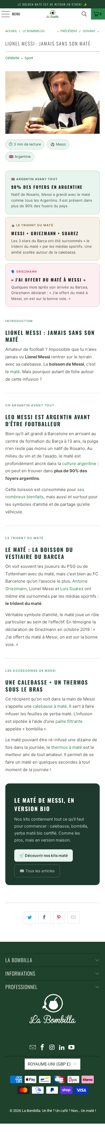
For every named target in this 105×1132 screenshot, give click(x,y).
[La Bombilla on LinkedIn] (62, 1048)
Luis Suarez (71, 588)
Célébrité (12, 58)
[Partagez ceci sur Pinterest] (59, 917)
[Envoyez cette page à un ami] (73, 917)
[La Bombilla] (52, 14)
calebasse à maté (50, 706)
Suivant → (91, 31)
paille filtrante (69, 721)
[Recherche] (84, 14)
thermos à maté (66, 747)
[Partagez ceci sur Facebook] (44, 917)
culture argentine (79, 463)
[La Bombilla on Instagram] (52, 1048)
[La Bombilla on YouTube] (71, 1048)
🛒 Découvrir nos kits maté (43, 855)
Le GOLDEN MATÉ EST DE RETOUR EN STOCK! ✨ (52, 4)
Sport (29, 58)
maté (15, 371)
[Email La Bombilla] (33, 1048)
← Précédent (67, 31)
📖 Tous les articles (37, 871)
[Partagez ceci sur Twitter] (30, 917)
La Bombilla (31, 1111)
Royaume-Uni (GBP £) (49, 1064)
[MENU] (2, 14)
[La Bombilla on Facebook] (42, 1048)
